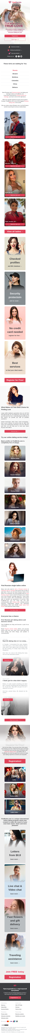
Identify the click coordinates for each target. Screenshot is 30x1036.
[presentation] (24, 123)
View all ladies (14, 231)
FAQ (16, 1005)
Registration (15, 36)
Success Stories (5, 1009)
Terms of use (18, 1009)
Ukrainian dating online (10, 751)
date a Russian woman (21, 589)
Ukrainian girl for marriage (8, 590)
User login (14, 39)
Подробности (14, 997)
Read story (6, 660)
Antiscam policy (4, 1018)
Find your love (14, 431)
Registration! (15, 761)
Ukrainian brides (16, 92)
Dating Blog (3, 1007)
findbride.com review (20, 1016)
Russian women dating (11, 628)
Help (21, 1005)
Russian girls (16, 602)
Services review (15, 46)
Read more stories (14, 720)
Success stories (15, 53)
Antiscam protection (15, 50)
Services (17, 1007)
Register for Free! (15, 380)
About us (3, 1005)
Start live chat (14, 137)
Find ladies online (14, 610)
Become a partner (19, 1014)
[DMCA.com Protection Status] (4, 1025)
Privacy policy (4, 1014)
